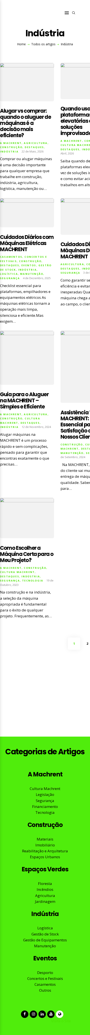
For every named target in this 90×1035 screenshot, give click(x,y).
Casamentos (11, 256)
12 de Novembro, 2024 (36, 427)
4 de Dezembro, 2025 (37, 278)
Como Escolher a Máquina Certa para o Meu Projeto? (27, 554)
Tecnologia (32, 580)
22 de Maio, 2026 (32, 151)
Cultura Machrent (17, 572)
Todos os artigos (43, 44)
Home (21, 44)
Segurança (10, 278)
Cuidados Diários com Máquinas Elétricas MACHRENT (27, 243)
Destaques (34, 147)
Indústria (9, 151)
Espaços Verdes (45, 869)
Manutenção (31, 273)
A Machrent (11, 143)
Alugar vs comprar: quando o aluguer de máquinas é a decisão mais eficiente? (25, 123)
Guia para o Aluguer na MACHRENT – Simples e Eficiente (24, 400)
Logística (9, 273)
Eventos (28, 265)
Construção (11, 147)
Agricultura (35, 143)
